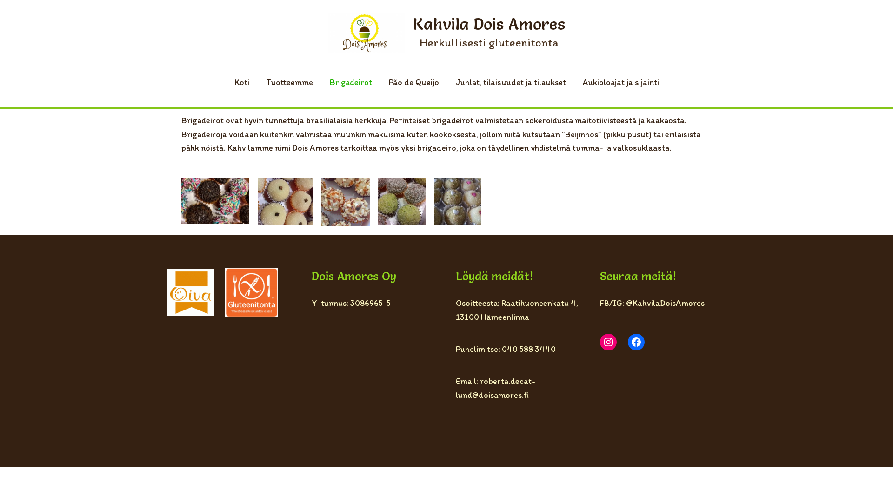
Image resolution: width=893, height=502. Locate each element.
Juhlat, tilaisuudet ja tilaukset (511, 82)
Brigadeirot (351, 82)
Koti (241, 82)
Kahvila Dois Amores (489, 24)
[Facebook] (636, 342)
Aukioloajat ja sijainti (621, 82)
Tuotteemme (289, 82)
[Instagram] (608, 342)
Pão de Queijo (414, 82)
